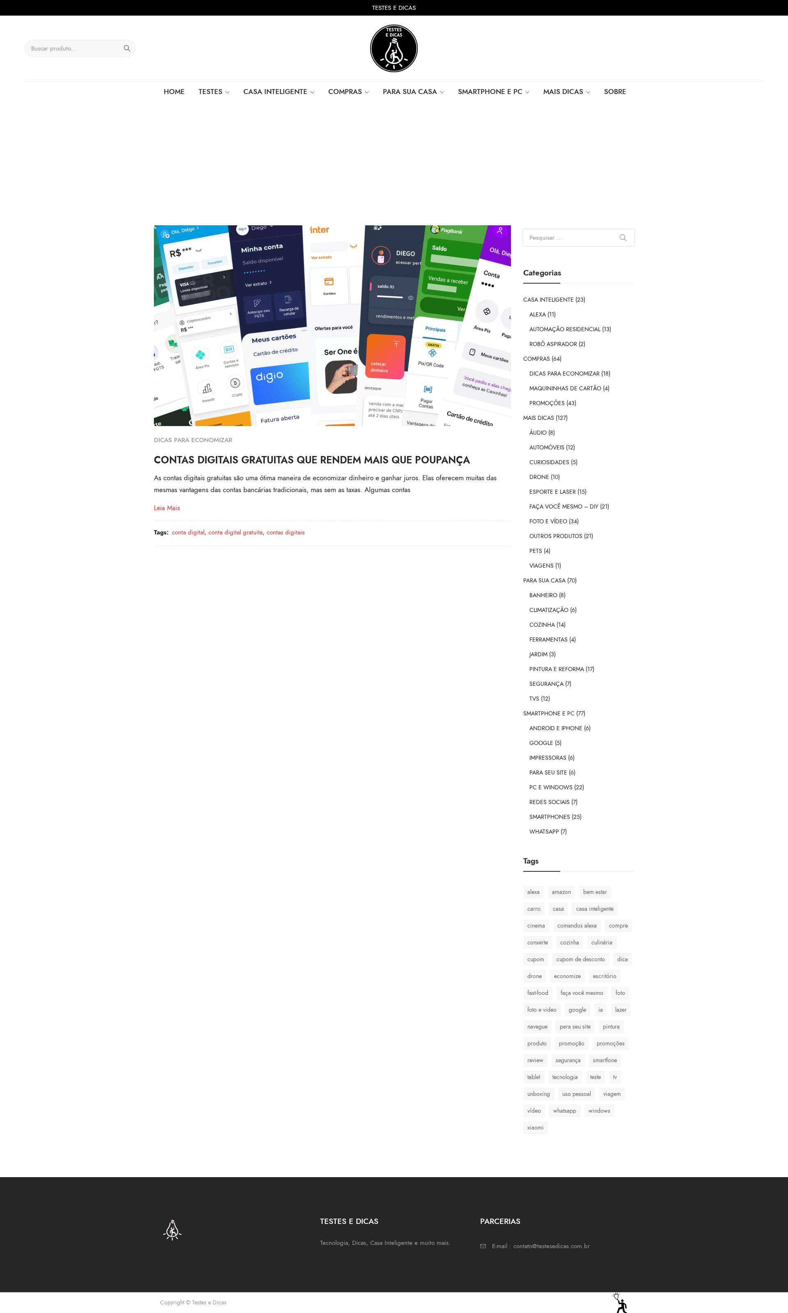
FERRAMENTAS (548, 640)
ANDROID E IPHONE (555, 728)
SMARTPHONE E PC (549, 713)
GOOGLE (541, 743)
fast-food (537, 993)
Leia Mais (167, 508)
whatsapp (564, 1111)
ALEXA (537, 315)
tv (615, 1077)
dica (622, 959)
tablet (533, 1077)
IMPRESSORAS (547, 758)
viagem (612, 1094)
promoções (611, 1043)
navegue (537, 1027)
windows (599, 1111)
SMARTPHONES (549, 817)
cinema (536, 926)
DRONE (539, 477)
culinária (601, 942)
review (535, 1060)
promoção (571, 1043)
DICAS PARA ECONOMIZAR (193, 440)
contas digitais (286, 532)
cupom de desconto (581, 959)
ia (600, 1010)
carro (534, 909)
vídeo (534, 1111)
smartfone (605, 1060)
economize (567, 976)
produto (537, 1043)
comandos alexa (577, 926)
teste (595, 1077)
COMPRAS (536, 359)
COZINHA (542, 625)
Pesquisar (623, 237)
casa (558, 909)
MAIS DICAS (538, 418)
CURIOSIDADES (549, 462)
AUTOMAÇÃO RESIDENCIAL (564, 329)
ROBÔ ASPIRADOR (553, 344)
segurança (568, 1060)
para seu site (575, 1027)
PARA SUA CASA (544, 580)
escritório (604, 976)
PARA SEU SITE (548, 773)
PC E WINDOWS (551, 787)
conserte (537, 942)
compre (618, 926)
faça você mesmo (582, 993)
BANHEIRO (543, 595)
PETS (535, 551)
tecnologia (565, 1077)
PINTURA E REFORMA (556, 669)
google (577, 1010)
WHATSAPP (544, 832)
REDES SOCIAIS (549, 802)
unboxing (538, 1094)
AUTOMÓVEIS (546, 447)
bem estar (595, 892)
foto (620, 993)
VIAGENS (541, 566)
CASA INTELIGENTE (548, 300)
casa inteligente (595, 909)
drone (534, 976)
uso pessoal (576, 1094)
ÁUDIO (538, 433)
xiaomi (535, 1128)
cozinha (569, 942)
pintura (611, 1027)
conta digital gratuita (235, 532)
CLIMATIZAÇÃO (548, 610)
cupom (535, 959)
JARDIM (538, 654)
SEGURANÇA (546, 684)
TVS (534, 699)
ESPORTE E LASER (552, 492)
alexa (533, 892)
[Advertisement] (394, 163)
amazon (561, 892)
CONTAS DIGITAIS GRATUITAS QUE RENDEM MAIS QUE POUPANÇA (312, 460)
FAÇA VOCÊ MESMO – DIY (563, 507)
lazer (621, 1010)
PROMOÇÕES (547, 403)
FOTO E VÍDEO (548, 521)
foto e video (542, 1010)
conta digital (188, 532)
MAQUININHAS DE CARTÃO (565, 388)
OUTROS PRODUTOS (555, 536)
